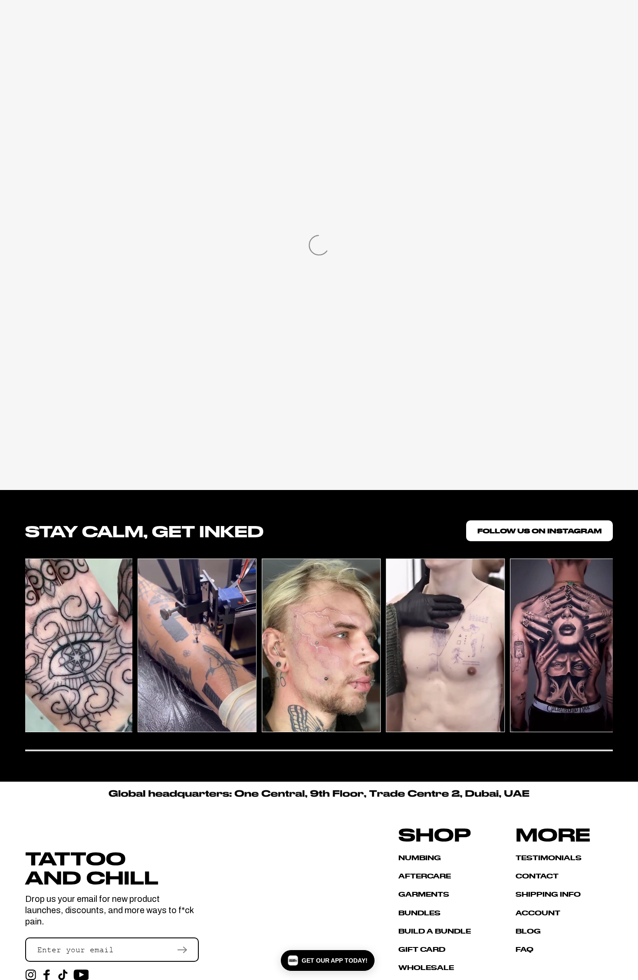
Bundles (419, 912)
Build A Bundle (434, 930)
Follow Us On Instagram (539, 530)
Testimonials (549, 858)
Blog (528, 930)
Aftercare (424, 875)
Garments (423, 893)
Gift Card (421, 949)
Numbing (419, 858)
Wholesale (426, 967)
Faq (524, 949)
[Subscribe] (182, 949)
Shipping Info (548, 893)
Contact (537, 875)
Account (538, 912)
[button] (327, 960)
